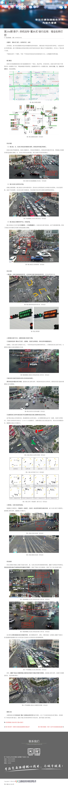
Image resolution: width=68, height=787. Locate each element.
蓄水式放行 (20, 722)
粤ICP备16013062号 (9, 784)
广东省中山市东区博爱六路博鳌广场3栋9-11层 (17, 757)
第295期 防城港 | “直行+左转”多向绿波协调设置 (50, 727)
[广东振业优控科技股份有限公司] (11, 3)
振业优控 (14, 722)
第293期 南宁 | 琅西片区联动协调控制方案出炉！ (18, 727)
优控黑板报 (9, 722)
